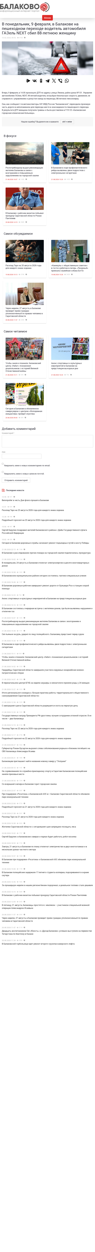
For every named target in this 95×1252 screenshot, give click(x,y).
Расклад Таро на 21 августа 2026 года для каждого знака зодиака (33, 816)
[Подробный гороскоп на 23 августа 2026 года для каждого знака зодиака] (14, 516)
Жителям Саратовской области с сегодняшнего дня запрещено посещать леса (39, 826)
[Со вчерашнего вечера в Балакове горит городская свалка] (24, 780)
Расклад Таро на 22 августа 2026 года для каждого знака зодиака (33, 728)
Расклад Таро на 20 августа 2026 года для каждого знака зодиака (23, 266)
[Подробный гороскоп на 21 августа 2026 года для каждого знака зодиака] (24, 803)
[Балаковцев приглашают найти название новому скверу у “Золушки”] (24, 758)
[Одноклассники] (41, 81)
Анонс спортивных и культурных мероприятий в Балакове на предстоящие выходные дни (66, 366)
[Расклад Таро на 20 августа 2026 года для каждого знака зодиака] (25, 251)
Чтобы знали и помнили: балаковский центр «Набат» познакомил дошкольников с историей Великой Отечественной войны (23, 367)
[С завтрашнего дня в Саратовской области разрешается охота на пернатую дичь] (24, 702)
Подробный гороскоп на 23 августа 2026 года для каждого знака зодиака (36, 520)
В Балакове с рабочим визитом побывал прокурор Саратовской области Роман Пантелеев (25, 216)
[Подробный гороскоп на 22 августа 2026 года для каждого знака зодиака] (24, 735)
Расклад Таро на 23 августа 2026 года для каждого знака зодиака (33, 510)
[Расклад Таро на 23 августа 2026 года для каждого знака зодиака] (14, 507)
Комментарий (8, 433)
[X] (54, 81)
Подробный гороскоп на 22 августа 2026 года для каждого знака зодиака (36, 738)
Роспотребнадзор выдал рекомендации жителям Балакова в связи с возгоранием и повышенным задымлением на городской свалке (24, 171)
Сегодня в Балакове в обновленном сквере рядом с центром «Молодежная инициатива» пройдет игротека (24, 411)
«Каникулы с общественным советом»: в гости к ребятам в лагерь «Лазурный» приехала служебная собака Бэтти (69, 268)
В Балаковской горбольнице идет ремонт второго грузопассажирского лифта (38, 943)
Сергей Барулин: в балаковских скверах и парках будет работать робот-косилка (39, 836)
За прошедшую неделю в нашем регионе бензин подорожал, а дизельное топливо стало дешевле (47, 885)
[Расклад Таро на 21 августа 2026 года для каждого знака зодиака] (24, 813)
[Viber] (60, 81)
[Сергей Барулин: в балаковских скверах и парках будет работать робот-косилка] (24, 833)
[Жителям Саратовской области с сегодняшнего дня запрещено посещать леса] (24, 823)
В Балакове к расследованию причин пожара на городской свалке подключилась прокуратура (46, 552)
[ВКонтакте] (35, 81)
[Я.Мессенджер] (28, 81)
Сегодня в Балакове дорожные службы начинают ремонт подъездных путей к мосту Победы (45, 543)
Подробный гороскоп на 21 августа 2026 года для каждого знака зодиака (36, 806)
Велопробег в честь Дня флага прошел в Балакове (25, 500)
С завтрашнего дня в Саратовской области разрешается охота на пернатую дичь (40, 705)
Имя (3, 452)
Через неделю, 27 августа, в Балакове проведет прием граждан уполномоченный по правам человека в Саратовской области (24, 312)
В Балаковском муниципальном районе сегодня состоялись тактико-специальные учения (44, 575)
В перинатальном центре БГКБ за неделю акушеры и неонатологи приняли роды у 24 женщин (45, 682)
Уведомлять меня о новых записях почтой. (24, 473)
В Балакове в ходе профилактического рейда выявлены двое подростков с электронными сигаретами (69, 170)
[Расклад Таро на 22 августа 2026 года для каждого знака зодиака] (24, 725)
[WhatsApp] (67, 81)
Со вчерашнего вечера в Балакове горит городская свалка (29, 784)
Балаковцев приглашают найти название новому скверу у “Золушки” (34, 761)
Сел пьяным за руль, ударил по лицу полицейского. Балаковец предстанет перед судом (43, 634)
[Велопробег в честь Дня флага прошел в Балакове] (14, 497)
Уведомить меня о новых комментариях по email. (27, 465)
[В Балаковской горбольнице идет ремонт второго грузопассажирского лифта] (24, 940)
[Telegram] (47, 81)
